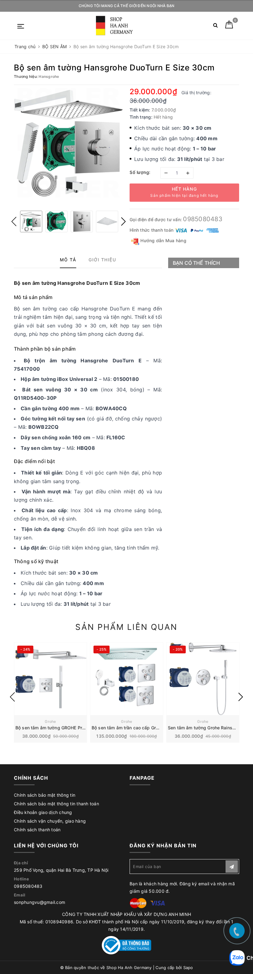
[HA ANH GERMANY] (115, 26)
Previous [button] (14, 221)
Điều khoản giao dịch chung (43, 812)
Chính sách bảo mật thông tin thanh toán (56, 803)
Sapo (188, 967)
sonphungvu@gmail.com (39, 902)
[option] (68, 143)
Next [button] (123, 221)
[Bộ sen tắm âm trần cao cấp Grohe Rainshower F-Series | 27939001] (126, 679)
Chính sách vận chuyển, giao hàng (50, 821)
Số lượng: (140, 172)
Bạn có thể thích (196, 263)
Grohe (50, 721)
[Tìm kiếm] (215, 26)
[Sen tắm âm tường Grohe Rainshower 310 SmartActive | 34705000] (203, 679)
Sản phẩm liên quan (126, 627)
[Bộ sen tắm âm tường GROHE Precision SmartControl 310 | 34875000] (50, 679)
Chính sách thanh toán (37, 829)
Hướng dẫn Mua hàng (162, 240)
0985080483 (202, 219)
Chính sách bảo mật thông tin (44, 795)
